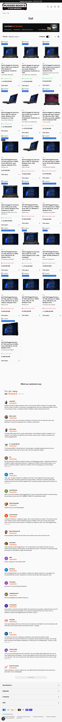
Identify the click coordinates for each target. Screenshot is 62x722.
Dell (8, 13)
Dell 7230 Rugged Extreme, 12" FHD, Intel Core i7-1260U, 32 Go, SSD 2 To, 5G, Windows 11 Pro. (30, 299)
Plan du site (19, 718)
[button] (3, 719)
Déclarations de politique (8, 718)
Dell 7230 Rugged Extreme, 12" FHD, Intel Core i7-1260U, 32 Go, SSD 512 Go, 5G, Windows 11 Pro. (51, 299)
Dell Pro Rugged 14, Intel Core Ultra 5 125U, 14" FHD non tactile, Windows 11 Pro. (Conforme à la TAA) (10, 115)
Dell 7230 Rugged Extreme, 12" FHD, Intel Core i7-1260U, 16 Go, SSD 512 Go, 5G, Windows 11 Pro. (9, 254)
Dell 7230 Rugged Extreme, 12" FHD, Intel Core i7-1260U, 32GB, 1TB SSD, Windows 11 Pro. (51, 254)
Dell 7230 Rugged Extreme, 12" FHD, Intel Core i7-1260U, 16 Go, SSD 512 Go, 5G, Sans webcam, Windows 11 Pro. (9, 299)
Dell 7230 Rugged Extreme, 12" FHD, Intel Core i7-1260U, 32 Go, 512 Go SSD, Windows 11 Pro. (51, 162)
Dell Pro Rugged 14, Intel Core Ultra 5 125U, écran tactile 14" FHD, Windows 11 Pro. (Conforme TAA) (51, 68)
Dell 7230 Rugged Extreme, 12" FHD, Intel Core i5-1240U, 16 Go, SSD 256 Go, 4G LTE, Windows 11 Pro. (9, 345)
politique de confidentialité (9, 716)
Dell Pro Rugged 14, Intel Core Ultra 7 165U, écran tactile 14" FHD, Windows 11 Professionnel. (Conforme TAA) (10, 69)
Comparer (42, 36)
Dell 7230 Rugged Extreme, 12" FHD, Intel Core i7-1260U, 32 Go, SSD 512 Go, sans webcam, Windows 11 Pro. (9, 162)
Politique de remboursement (23, 716)
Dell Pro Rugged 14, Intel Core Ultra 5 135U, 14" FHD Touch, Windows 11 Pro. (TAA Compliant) (30, 162)
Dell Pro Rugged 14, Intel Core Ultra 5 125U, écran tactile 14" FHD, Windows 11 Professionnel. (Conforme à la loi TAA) (31, 116)
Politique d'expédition (51, 716)
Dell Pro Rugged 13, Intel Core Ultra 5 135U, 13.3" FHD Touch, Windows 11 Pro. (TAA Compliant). (30, 254)
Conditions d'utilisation (38, 716)
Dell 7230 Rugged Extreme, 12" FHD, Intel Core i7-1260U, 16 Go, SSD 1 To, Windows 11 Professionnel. (30, 207)
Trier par (5, 36)
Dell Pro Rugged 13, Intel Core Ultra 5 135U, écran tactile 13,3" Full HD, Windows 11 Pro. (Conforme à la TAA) (10, 207)
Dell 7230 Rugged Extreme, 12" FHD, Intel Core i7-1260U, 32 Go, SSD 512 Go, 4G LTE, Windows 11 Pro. (51, 207)
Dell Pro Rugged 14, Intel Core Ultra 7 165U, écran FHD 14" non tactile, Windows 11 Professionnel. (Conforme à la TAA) (31, 69)
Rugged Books (9, 714)
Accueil (4, 13)
